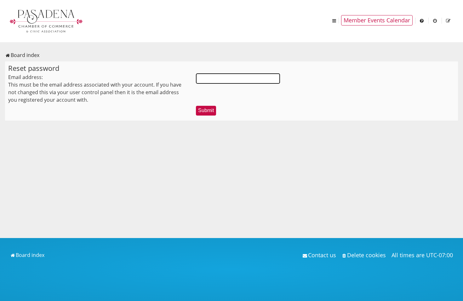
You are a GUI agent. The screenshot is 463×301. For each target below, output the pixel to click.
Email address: (25, 77)
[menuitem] (422, 20)
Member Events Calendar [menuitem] (377, 20)
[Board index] (47, 20)
